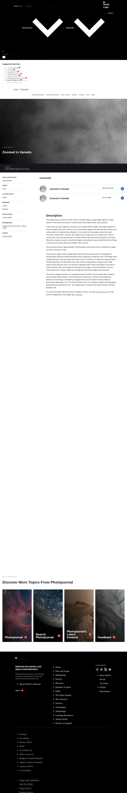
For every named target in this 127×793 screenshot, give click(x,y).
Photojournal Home (38, 95)
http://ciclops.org (77, 294)
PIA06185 (103, 222)
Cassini (4, 206)
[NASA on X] (105, 669)
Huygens (5, 209)
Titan (4, 189)
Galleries (74, 95)
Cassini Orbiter (7, 217)
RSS (88, 95)
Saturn (4, 197)
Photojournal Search (52, 95)
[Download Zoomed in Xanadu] (122, 190)
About (93, 95)
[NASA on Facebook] (97, 669)
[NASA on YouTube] (109, 669)
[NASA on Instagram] (101, 669)
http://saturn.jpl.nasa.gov (100, 292)
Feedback (82, 95)
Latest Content (65, 95)
